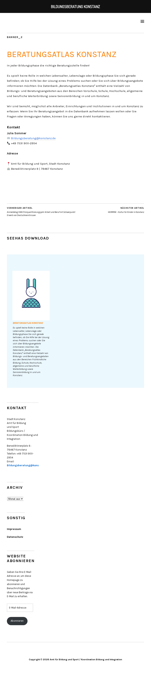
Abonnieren (17, 620)
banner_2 (14, 37)
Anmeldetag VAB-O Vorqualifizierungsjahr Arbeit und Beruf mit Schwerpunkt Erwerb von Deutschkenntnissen (41, 212)
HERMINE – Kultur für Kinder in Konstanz (126, 210)
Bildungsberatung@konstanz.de (33, 138)
